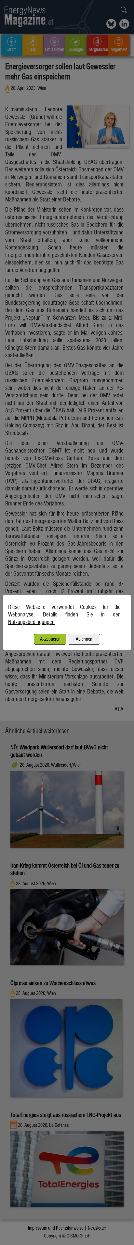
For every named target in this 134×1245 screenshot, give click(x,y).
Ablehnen (84, 639)
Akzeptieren (50, 639)
